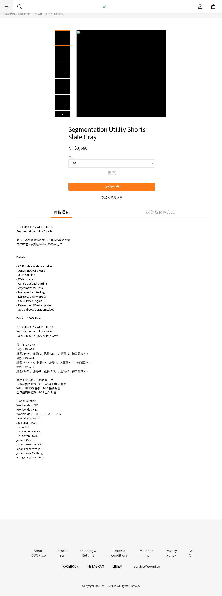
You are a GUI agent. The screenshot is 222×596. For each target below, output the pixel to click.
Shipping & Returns (87, 552)
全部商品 (10, 14)
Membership (147, 552)
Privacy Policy (171, 552)
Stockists (62, 552)
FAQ (190, 552)
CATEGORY (43, 14)
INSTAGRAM (95, 566)
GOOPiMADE (26, 14)
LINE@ (117, 566)
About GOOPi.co (38, 552)
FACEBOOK (70, 566)
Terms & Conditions (119, 552)
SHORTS (57, 14)
